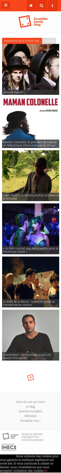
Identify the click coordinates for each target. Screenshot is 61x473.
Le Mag (30, 406)
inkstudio (38, 434)
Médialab (30, 416)
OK (45, 470)
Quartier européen (30, 411)
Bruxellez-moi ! (30, 420)
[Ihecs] (9, 449)
